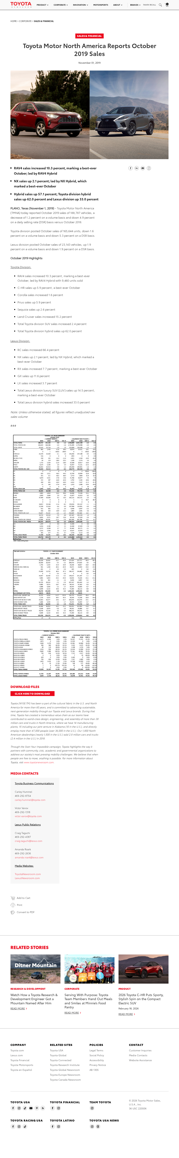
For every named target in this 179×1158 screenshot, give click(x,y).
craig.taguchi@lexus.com (28, 840)
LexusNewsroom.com (27, 878)
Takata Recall (149, 4)
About (116, 4)
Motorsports (100, 4)
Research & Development (28, 988)
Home (13, 20)
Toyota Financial (19, 1060)
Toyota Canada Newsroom (65, 1079)
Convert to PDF (25, 912)
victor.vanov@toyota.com (28, 816)
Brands (134, 4)
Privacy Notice (98, 1065)
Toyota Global (58, 1055)
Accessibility (97, 1060)
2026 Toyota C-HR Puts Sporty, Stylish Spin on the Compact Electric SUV (141, 998)
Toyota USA (56, 1050)
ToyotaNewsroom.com (28, 874)
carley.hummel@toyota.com (30, 799)
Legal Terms (96, 1050)
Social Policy (97, 1055)
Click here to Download (32, 693)
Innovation (79, 4)
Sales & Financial (44, 20)
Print (19, 905)
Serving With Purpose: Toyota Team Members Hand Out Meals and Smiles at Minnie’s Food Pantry (88, 1000)
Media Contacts (138, 1055)
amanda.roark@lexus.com (29, 857)
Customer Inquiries (140, 1050)
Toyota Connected (60, 1060)
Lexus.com (16, 1055)
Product (41, 4)
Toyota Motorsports (21, 1065)
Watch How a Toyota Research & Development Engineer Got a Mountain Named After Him (34, 998)
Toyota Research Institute (65, 1065)
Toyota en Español (21, 1070)
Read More (17, 1008)
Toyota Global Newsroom (65, 1070)
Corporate (60, 4)
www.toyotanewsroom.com (38, 762)
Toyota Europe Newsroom (65, 1074)
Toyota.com (17, 1050)
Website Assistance (140, 1060)
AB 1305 (94, 1070)
